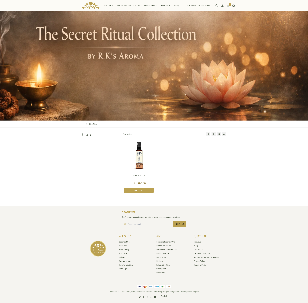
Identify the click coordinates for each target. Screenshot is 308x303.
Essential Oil (149, 5)
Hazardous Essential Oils (166, 249)
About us (197, 242)
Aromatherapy (125, 261)
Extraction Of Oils (163, 245)
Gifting (177, 5)
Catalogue (123, 269)
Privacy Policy (199, 261)
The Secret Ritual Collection (128, 5)
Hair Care (164, 5)
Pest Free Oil (139, 175)
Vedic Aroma (161, 272)
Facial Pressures (163, 253)
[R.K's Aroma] (91, 5)
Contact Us (198, 249)
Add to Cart (139, 190)
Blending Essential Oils (166, 242)
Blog (196, 245)
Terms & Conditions (202, 253)
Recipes (159, 261)
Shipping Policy (200, 265)
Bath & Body (124, 249)
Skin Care (107, 5)
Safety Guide (161, 269)
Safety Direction (163, 265)
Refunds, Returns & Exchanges (206, 257)
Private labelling (126, 265)
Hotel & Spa (161, 257)
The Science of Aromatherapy (197, 5)
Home (83, 124)
